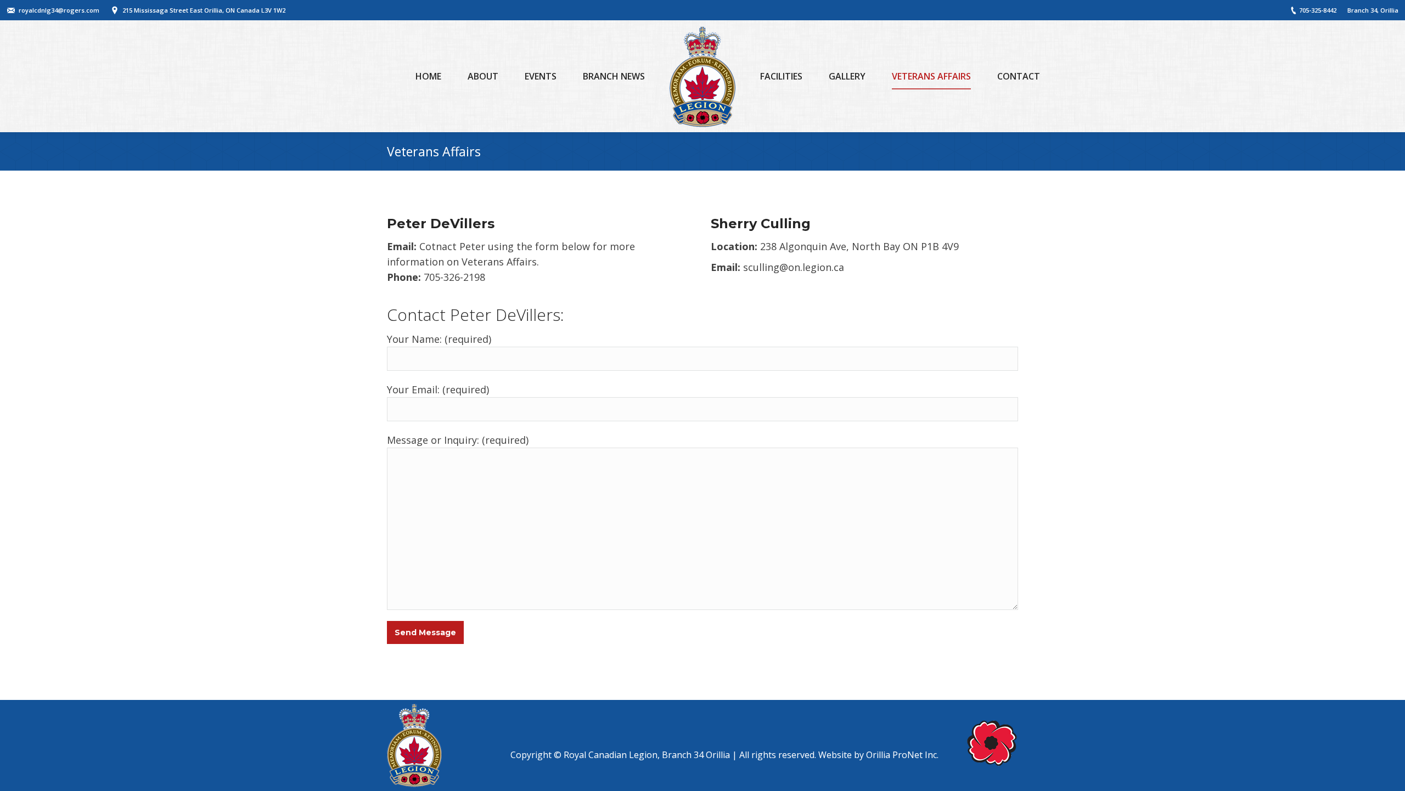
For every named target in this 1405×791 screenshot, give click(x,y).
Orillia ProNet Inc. (902, 755)
